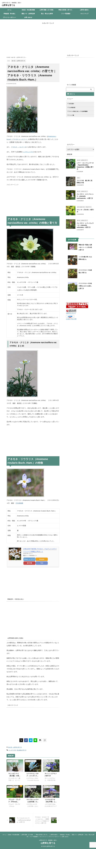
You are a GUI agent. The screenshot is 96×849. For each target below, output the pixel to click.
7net (41, 563)
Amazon (41, 559)
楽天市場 (29, 563)
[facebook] (26, 740)
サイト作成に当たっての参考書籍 (78, 111)
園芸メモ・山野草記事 (28, 13)
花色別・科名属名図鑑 (28, 10)
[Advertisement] (48, 37)
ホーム (9, 10)
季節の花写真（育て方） (65, 10)
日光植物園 (19, 503)
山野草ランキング (71, 313)
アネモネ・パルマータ (18, 147)
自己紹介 (71, 103)
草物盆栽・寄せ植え (9, 13)
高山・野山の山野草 (47, 13)
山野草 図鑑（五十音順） (47, 10)
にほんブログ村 (71, 319)
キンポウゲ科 (12, 750)
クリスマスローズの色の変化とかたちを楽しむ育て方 (85, 285)
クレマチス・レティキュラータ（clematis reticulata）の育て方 (85, 225)
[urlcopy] (45, 740)
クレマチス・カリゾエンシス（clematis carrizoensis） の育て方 (85, 196)
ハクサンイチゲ (28, 152)
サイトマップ (84, 13)
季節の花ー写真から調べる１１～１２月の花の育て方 (85, 247)
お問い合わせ (28, 17)
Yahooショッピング (29, 559)
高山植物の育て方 (21, 750)
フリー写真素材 (65, 13)
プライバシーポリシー (9, 17)
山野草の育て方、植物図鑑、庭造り (48, 840)
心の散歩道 (72, 107)
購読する (72, 94)
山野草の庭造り (84, 10)
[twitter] (21, 740)
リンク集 (71, 115)
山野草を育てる (8, 5)
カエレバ (31, 553)
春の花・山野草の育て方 (15, 747)
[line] (35, 740)
